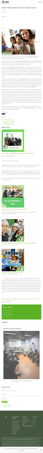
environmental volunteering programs (14, 441)
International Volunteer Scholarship (17, 444)
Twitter (33, 421)
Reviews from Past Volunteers (12, 274)
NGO (31, 444)
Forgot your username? (7, 406)
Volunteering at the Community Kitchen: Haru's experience (19, 243)
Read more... (14, 433)
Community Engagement (7, 314)
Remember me (4, 398)
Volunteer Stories (6, 312)
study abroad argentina (26, 446)
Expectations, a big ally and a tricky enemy (14, 209)
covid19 (6, 441)
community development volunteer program (23, 439)
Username (3, 390)
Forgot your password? (7, 404)
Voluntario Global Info (13, 155)
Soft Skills (21, 446)
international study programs (8, 124)
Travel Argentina (6, 316)
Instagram (34, 422)
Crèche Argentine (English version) (12, 273)
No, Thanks (22, 450)
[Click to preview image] (18, 41)
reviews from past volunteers (8, 119)
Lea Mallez (4, 274)
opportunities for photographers (36, 444)
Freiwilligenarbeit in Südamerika (24, 441)
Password (3, 393)
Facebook (34, 419)
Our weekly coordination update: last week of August (17, 153)
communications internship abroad (9, 121)
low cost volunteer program (26, 444)
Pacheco (13, 80)
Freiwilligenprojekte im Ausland (34, 441)
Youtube (33, 424)
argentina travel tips (6, 437)
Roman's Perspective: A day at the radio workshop (21, 380)
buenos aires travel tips (27, 437)
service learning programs (16, 446)
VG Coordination (5, 155)
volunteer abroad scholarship (34, 446)
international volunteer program (8, 122)
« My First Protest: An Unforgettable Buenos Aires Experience (21, 298)
